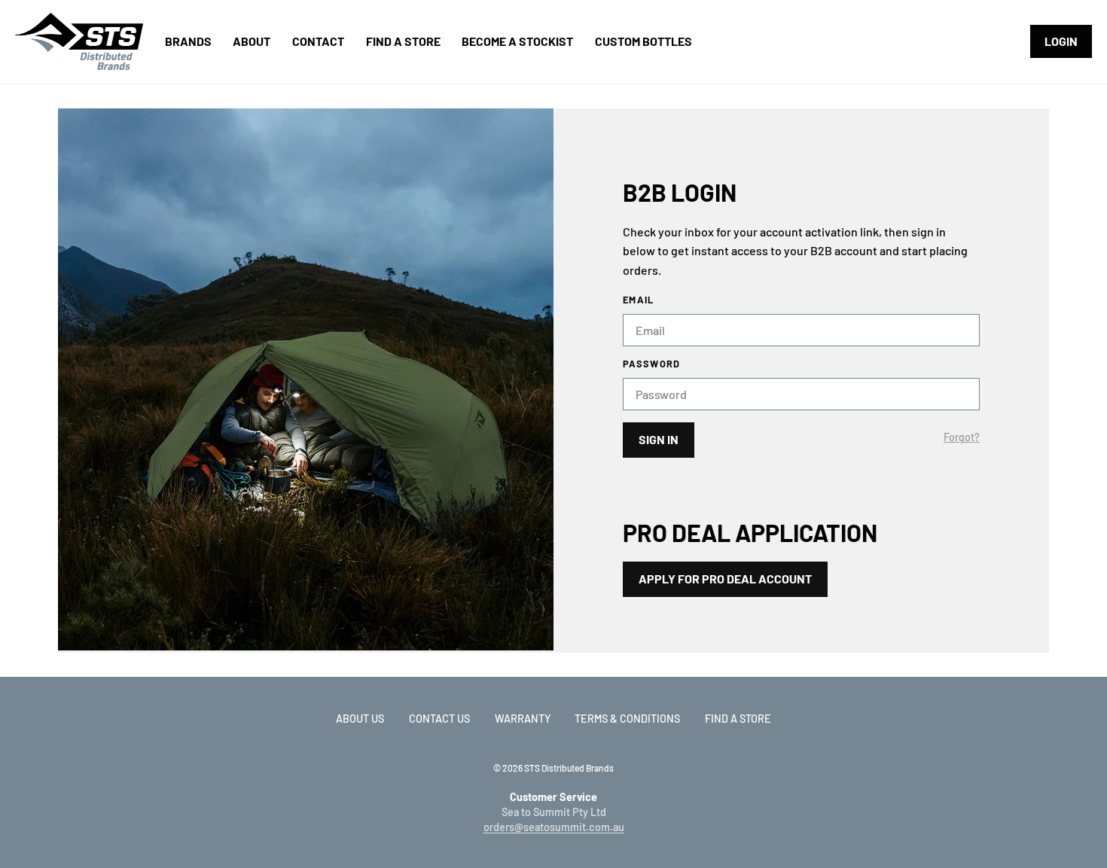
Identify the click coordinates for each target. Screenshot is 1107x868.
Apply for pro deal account (725, 578)
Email (638, 300)
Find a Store (738, 718)
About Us (360, 718)
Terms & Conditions (627, 718)
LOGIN (1061, 41)
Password (651, 364)
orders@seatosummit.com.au (553, 827)
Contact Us (439, 718)
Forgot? (962, 437)
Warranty (522, 718)
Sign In (659, 439)
